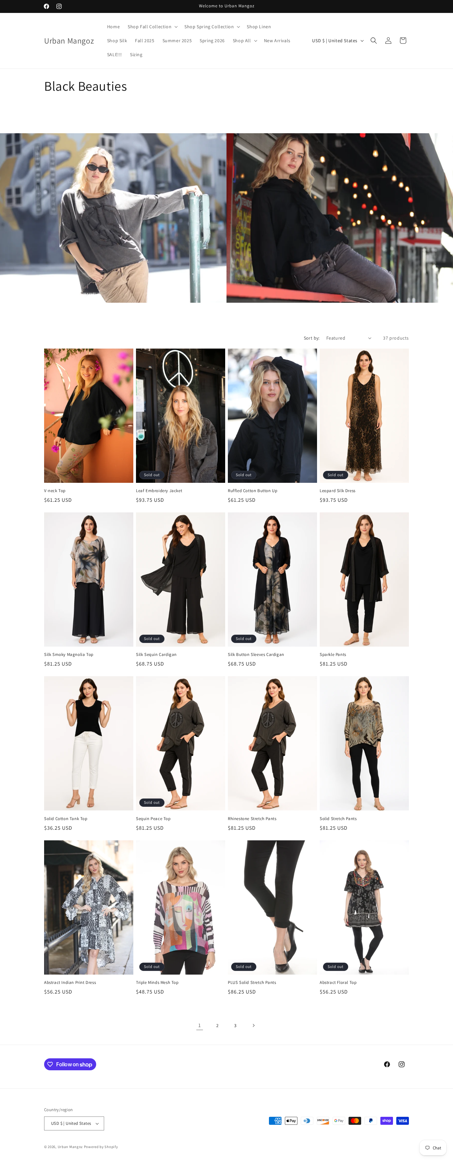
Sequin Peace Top (153, 818)
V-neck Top (55, 490)
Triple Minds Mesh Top (157, 982)
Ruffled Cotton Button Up (252, 490)
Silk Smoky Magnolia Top (69, 654)
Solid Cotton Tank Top (66, 818)
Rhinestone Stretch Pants (252, 818)
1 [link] (199, 1025)
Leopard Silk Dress (338, 490)
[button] (152, 27)
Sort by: (312, 338)
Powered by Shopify (101, 1146)
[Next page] (253, 1025)
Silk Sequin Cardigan (156, 654)
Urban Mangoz (70, 1146)
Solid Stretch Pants (338, 818)
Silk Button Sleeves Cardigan (256, 654)
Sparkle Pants (333, 654)
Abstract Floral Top (338, 982)
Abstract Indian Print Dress (70, 982)
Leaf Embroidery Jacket (159, 490)
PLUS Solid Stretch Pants (252, 982)
